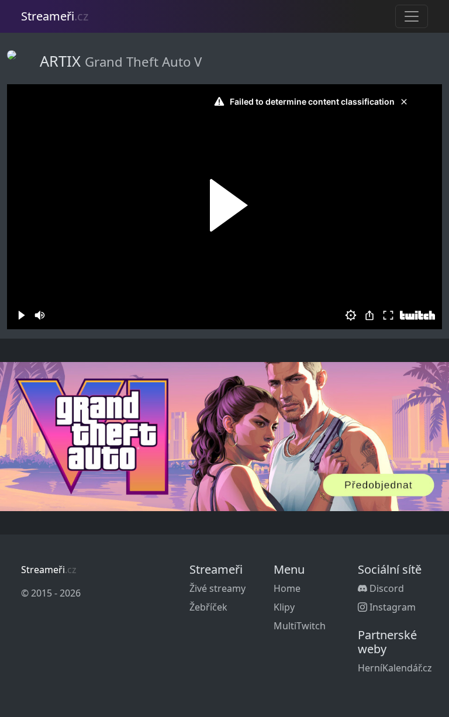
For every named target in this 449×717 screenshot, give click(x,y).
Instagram (391, 607)
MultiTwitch (300, 625)
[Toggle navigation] (411, 16)
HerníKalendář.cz (395, 667)
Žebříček (208, 607)
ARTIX (62, 61)
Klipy (284, 607)
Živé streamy (217, 588)
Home (287, 588)
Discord (385, 588)
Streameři (54, 16)
